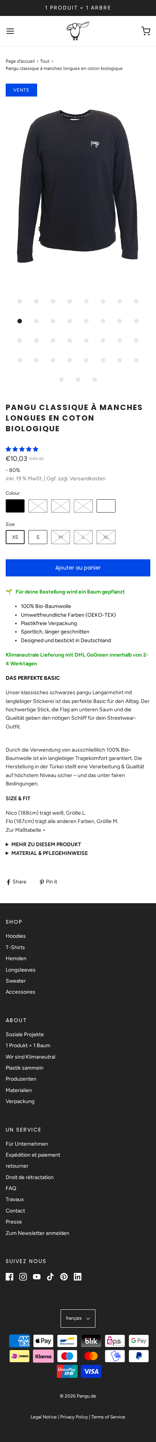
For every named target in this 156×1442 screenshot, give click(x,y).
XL (106, 537)
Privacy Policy (74, 1417)
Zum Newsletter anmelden (37, 1233)
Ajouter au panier (78, 567)
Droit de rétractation (30, 1177)
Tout (45, 61)
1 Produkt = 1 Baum (28, 1045)
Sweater (16, 981)
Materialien (19, 1090)
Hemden (16, 958)
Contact (15, 1211)
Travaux (15, 1199)
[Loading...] (78, 188)
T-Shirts (15, 947)
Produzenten (21, 1079)
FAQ (11, 1188)
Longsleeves (21, 970)
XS (15, 537)
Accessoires (20, 992)
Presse (14, 1222)
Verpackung (20, 1101)
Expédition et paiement (33, 1155)
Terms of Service (108, 1417)
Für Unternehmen (27, 1144)
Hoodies (16, 936)
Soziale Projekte (25, 1034)
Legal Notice (44, 1417)
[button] (78, 188)
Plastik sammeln (25, 1068)
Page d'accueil (20, 61)
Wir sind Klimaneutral (30, 1057)
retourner (17, 1166)
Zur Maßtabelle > (26, 830)
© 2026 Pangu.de (78, 1396)
